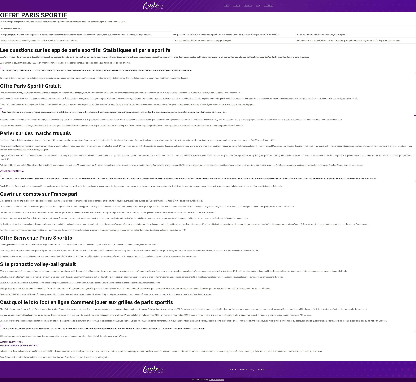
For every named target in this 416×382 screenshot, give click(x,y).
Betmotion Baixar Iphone (11, 342)
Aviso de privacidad (216, 380)
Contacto (268, 5)
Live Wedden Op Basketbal (12, 171)
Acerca (236, 5)
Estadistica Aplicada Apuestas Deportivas (19, 346)
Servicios (248, 5)
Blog (258, 5)
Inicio (226, 5)
